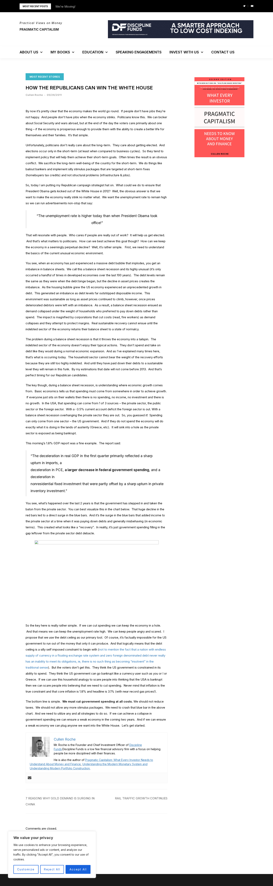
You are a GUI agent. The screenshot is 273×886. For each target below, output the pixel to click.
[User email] (29, 778)
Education (92, 52)
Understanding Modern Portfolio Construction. (60, 768)
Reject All (52, 869)
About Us (29, 52)
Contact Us (222, 52)
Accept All (78, 869)
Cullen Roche (34, 94)
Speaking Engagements (138, 52)
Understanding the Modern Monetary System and (114, 764)
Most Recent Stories (45, 76)
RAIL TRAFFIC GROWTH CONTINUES (141, 798)
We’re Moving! (65, 6)
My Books (60, 52)
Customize (26, 869)
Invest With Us (184, 52)
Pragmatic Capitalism (39, 29)
